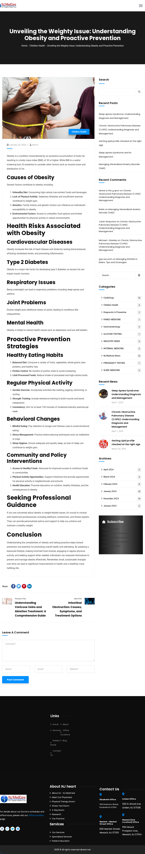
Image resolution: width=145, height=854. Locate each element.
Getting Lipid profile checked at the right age (120, 143)
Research (56, 814)
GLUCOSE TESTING (122, 334)
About (66, 724)
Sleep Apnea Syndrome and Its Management (115, 154)
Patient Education (61, 841)
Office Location (36, 815)
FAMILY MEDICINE (122, 319)
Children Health (37, 45)
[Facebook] (13, 586)
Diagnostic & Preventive (122, 312)
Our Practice (58, 818)
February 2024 (122, 484)
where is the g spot (109, 190)
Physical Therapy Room (63, 801)
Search (104, 80)
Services (57, 730)
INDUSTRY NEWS (122, 341)
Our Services (58, 832)
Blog (65, 740)
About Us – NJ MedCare (63, 793)
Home (24, 45)
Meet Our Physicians (62, 797)
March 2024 (122, 477)
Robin (102, 209)
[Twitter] (18, 586)
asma (35, 144)
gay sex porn (105, 259)
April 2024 (122, 469)
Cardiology (122, 297)
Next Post (78, 599)
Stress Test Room (60, 805)
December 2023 (122, 498)
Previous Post (20, 599)
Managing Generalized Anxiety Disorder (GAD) (119, 166)
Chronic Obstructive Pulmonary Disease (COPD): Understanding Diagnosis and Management (119, 129)
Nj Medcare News (122, 355)
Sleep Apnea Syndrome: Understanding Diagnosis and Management (119, 116)
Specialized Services (62, 836)
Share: (5, 586)
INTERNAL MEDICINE (122, 348)
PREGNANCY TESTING (122, 363)
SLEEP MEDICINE (122, 370)
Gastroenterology (122, 326)
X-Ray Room (58, 810)
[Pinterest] (24, 586)
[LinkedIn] (29, 586)
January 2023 (122, 506)
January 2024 (122, 491)
